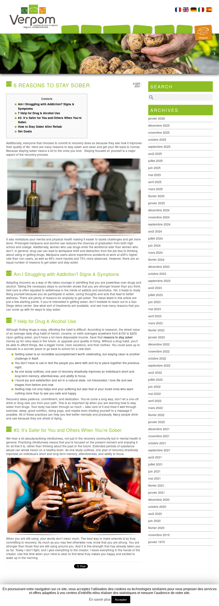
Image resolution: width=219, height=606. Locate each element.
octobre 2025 (157, 139)
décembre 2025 (159, 125)
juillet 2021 (155, 464)
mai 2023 (154, 309)
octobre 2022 (157, 358)
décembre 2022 (159, 344)
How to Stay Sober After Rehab (40, 126)
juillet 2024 (155, 238)
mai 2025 (154, 175)
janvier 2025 (156, 203)
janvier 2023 (156, 337)
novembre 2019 (159, 535)
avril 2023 (154, 316)
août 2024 (155, 231)
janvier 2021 (156, 492)
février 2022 (156, 415)
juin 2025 (154, 168)
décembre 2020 (159, 499)
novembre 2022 (159, 351)
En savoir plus (100, 599)
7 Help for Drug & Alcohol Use (39, 113)
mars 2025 (155, 189)
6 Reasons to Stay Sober (52, 85)
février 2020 (156, 528)
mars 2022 (155, 408)
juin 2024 (154, 245)
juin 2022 (154, 386)
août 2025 (155, 153)
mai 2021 (154, 478)
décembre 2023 (159, 266)
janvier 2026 (156, 118)
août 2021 (155, 457)
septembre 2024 (159, 224)
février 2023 (156, 330)
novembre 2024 (159, 217)
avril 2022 (154, 401)
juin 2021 (154, 471)
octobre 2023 (157, 273)
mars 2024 (155, 252)
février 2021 (156, 485)
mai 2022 (154, 393)
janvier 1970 (156, 542)
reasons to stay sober (118, 337)
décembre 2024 (159, 210)
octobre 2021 (157, 443)
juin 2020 (154, 521)
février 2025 (156, 196)
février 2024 (156, 259)
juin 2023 (154, 302)
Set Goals (25, 131)
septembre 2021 (159, 450)
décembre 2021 (159, 429)
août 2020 (155, 513)
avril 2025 (154, 182)
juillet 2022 (155, 379)
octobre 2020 (157, 506)
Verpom (203, 38)
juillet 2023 (155, 295)
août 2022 (155, 372)
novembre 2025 (159, 132)
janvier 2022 (156, 422)
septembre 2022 (159, 365)
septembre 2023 (159, 281)
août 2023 (155, 288)
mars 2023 (155, 323)
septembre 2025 (159, 146)
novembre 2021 (159, 436)
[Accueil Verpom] (33, 32)
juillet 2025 (155, 161)
